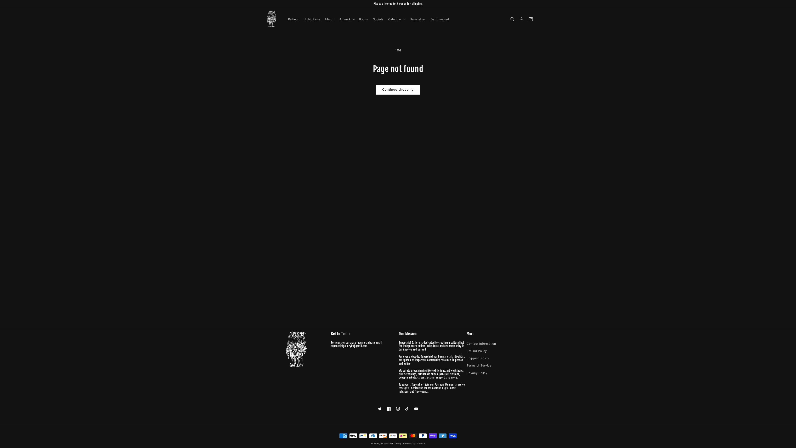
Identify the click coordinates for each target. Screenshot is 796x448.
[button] (346, 19)
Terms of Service (479, 365)
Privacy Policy (477, 373)
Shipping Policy (478, 358)
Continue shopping (398, 89)
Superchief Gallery (391, 443)
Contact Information (481, 343)
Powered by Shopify (414, 443)
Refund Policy (477, 351)
